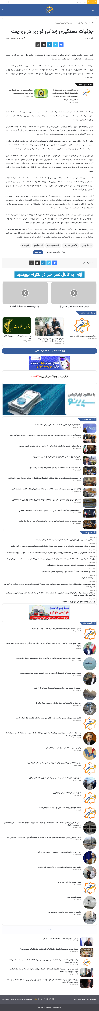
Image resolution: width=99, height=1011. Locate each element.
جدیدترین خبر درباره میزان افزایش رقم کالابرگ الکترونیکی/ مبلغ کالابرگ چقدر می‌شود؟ (49, 949)
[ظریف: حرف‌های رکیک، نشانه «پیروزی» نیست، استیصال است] (89, 813)
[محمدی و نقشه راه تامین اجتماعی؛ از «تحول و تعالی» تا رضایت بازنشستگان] (89, 470)
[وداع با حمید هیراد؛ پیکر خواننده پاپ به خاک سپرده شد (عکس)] (89, 872)
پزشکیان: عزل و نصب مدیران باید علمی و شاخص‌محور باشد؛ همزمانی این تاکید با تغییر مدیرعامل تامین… (46, 489)
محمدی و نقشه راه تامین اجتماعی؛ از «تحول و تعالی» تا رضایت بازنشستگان (55, 467)
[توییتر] (55, 44)
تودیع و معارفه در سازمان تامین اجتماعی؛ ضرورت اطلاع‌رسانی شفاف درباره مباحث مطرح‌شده (50, 521)
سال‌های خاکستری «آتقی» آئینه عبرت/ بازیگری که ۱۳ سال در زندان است (51, 339)
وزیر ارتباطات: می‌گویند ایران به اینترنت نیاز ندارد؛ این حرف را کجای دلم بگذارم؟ (54, 762)
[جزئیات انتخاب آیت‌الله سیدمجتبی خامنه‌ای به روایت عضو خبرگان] (89, 857)
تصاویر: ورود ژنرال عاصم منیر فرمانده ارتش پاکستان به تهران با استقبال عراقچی (54, 777)
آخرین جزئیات (70, 245)
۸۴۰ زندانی (86, 245)
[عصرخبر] (49, 10)
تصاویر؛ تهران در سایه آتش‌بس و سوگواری (67, 792)
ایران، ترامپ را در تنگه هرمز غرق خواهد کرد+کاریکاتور (63, 748)
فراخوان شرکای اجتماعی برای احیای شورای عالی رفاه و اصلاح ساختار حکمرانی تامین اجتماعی (50, 446)
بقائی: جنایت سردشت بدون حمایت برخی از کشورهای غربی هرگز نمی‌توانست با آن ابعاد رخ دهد (48, 718)
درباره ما (20, 999)
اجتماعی (84, 23)
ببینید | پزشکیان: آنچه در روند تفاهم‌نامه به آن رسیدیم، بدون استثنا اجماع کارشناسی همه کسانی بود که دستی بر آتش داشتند (43, 2)
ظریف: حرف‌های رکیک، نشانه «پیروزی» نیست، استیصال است (60, 807)
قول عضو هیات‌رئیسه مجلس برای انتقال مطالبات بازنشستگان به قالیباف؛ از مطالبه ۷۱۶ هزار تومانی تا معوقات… (44, 478)
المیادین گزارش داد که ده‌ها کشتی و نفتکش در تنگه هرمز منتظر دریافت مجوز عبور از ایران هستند (48, 658)
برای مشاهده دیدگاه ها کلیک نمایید (49, 350)
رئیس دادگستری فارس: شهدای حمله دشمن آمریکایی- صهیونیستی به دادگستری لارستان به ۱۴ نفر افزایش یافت (43, 837)
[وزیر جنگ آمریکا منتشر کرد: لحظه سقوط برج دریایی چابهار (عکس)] (89, 708)
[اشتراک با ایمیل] (43, 44)
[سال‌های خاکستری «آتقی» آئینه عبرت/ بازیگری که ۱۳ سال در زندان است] (49, 326)
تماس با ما (5, 999)
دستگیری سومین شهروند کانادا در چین (83, 336)
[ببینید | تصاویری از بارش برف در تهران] (89, 887)
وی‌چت (25, 245)
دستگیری (37, 245)
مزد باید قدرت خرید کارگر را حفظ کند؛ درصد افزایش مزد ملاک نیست (58, 424)
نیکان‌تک (40, 1007)
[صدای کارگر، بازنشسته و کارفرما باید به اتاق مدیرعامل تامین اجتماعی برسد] (89, 460)
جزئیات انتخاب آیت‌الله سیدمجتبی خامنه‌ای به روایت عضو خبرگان (59, 852)
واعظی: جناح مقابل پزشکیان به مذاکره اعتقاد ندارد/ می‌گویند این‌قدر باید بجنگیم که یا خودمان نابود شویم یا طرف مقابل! (43, 644)
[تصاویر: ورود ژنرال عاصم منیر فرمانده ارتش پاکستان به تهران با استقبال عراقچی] (89, 783)
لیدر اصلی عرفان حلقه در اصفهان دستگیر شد (17, 337)
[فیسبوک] (61, 44)
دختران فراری (52, 245)
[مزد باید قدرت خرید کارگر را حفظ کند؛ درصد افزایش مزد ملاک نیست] (89, 428)
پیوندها (13, 999)
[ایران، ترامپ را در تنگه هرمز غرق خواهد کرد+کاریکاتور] (89, 753)
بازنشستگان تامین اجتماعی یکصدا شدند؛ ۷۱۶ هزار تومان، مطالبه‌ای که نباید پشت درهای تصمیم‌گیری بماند (45, 435)
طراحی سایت (57, 1007)
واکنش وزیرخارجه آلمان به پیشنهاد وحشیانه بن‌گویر (60, 938)
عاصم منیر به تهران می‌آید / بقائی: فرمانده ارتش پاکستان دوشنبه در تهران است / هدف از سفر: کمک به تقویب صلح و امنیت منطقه (43, 970)
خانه (90, 23)
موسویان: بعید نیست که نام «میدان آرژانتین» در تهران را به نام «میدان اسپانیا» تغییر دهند (50, 673)
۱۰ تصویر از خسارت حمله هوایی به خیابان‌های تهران (64, 912)
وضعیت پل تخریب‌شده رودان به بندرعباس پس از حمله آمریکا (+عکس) (57, 688)
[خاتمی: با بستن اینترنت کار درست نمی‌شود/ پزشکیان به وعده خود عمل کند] (89, 634)
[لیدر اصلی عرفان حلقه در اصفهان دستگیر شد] (17, 325)
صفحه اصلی (28, 999)
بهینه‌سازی (47, 1007)
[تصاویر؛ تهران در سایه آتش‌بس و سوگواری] (89, 798)
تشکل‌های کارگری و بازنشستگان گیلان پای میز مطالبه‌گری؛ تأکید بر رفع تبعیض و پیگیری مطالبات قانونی (46, 499)
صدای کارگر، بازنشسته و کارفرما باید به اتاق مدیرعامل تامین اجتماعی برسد (56, 456)
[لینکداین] (49, 44)
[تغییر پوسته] (3, 11)
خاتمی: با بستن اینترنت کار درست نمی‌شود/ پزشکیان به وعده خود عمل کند (56, 628)
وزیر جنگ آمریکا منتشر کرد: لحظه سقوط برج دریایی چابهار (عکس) (58, 703)
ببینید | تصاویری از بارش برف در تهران (68, 882)
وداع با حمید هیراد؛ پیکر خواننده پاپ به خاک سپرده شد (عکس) (59, 867)
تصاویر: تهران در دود (74, 897)
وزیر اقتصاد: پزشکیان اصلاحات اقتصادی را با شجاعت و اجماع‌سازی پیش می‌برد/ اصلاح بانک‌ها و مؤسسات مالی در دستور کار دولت (42, 981)
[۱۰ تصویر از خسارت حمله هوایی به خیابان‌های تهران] (89, 917)
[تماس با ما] (35, 999)
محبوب (49, 929)
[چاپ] (37, 44)
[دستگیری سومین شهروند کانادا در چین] (82, 325)
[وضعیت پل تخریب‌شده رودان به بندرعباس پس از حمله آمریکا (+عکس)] (89, 693)
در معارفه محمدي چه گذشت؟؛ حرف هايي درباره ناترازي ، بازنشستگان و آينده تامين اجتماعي (50, 510)
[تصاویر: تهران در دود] (89, 902)
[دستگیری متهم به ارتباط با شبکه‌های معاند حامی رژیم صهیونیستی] (41, 93)
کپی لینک (38, 252)
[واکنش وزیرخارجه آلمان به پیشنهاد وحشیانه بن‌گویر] (86, 941)
